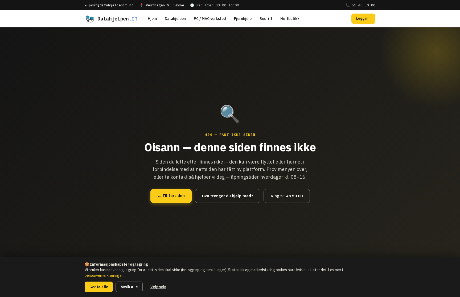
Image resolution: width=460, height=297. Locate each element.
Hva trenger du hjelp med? (227, 195)
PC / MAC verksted (210, 18)
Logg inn (363, 18)
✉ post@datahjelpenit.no (109, 5)
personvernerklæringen (104, 275)
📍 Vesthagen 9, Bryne (161, 5)
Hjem (152, 18)
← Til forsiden (171, 195)
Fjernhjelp (243, 18)
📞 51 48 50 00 (360, 5)
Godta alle (98, 287)
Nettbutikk (289, 18)
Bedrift (266, 18)
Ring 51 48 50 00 (287, 195)
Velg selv (158, 287)
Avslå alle (129, 287)
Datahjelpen (175, 18)
